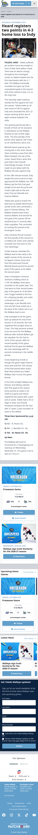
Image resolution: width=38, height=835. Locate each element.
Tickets (20, 512)
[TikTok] (27, 815)
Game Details (20, 518)
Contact (9, 803)
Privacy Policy (19, 803)
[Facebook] (4, 815)
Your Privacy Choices (19, 806)
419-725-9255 (9, 796)
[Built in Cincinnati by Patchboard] (19, 825)
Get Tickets (19, 3)
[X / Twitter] (19, 815)
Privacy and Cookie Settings (19, 809)
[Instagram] (11, 815)
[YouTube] (34, 815)
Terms (29, 803)
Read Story (20, 556)
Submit (19, 746)
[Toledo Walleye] (5, 3)
